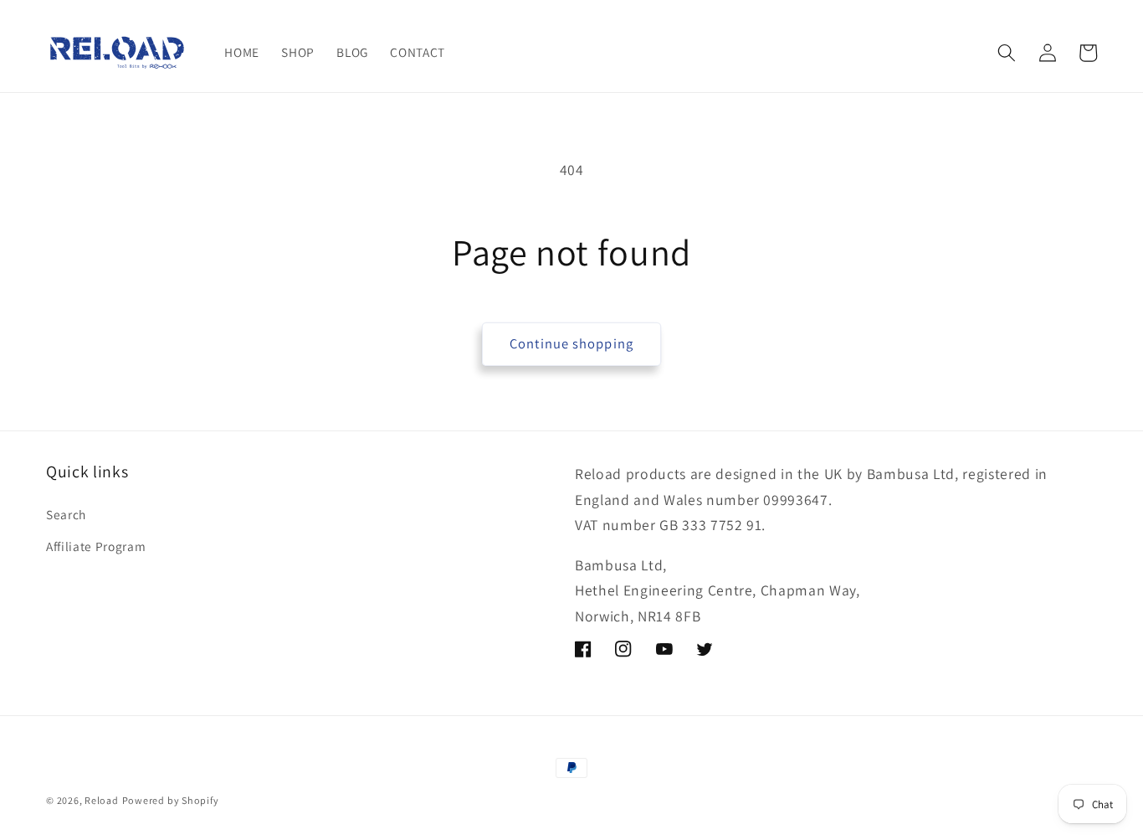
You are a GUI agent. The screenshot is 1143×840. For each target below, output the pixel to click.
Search (66, 514)
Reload (102, 800)
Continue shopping (571, 343)
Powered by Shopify (170, 800)
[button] (1007, 53)
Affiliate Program (96, 546)
